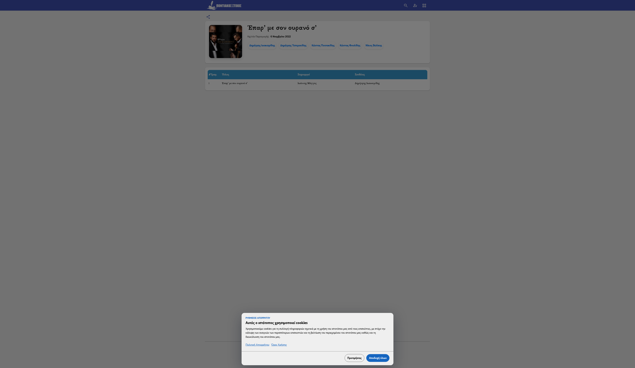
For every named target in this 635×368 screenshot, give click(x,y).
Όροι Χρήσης (279, 345)
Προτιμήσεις (354, 358)
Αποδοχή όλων (378, 358)
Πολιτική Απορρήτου (257, 345)
